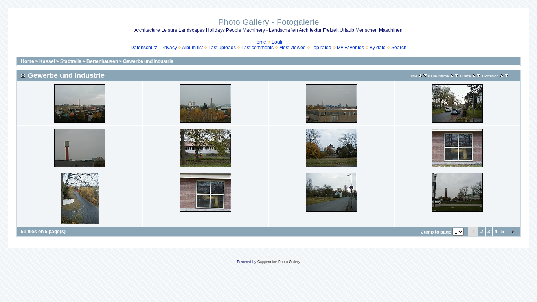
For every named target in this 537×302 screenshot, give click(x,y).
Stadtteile (70, 61)
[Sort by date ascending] (474, 76)
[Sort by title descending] (425, 76)
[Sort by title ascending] (420, 76)
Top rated (321, 47)
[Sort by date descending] (478, 76)
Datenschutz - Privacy (154, 47)
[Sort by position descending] (506, 76)
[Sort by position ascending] (502, 76)
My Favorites (350, 47)
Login (278, 42)
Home (259, 42)
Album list (192, 47)
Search (398, 47)
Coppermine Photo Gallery (278, 262)
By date (378, 47)
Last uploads (222, 47)
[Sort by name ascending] (452, 76)
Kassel (47, 61)
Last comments (257, 47)
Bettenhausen (102, 61)
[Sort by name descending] (456, 76)
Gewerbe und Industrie (148, 61)
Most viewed (292, 47)
